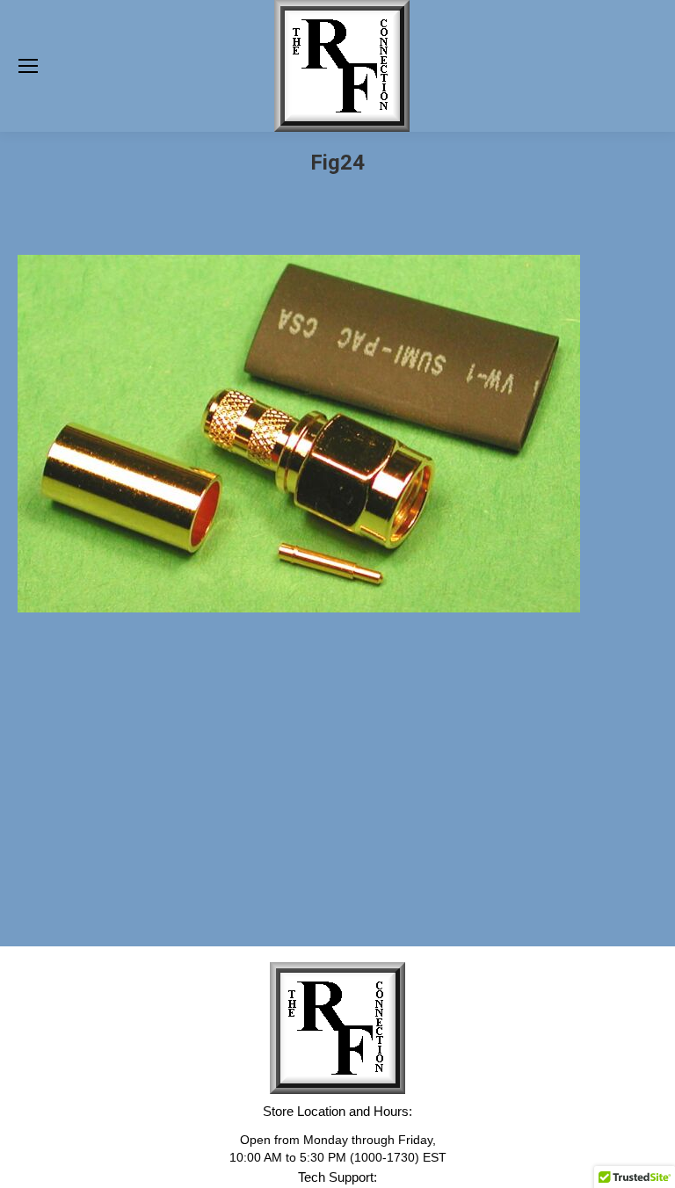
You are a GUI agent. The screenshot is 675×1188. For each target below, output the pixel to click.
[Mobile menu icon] (28, 65)
